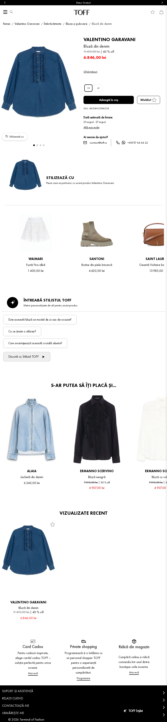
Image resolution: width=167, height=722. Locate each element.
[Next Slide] (162, 2)
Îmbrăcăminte (52, 24)
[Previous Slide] (5, 2)
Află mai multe (91, 127)
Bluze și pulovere (76, 24)
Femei (6, 24)
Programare (83, 678)
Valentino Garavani (27, 24)
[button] (11, 12)
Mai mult (33, 673)
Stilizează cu (16, 136)
